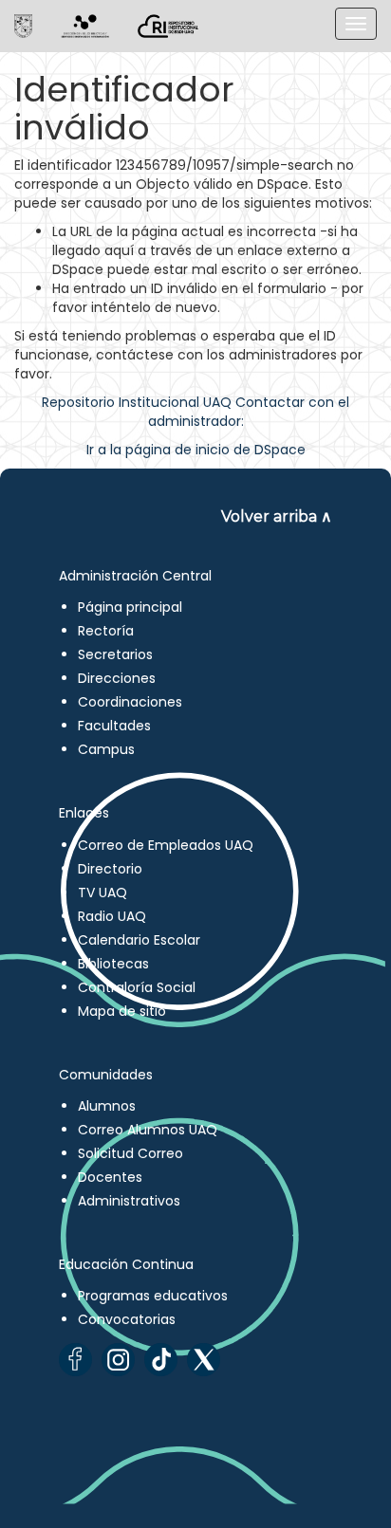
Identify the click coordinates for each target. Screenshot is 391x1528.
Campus (106, 749)
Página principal (130, 607)
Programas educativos (153, 1295)
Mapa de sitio (122, 1011)
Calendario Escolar (139, 939)
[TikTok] (160, 1359)
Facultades (114, 725)
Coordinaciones (130, 701)
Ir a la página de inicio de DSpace (196, 449)
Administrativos (129, 1200)
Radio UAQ (112, 916)
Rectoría (106, 630)
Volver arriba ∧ (276, 516)
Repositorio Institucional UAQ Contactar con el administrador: (195, 412)
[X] (203, 1359)
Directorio (110, 868)
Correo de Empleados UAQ (165, 845)
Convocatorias (127, 1319)
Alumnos (107, 1105)
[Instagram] (118, 1359)
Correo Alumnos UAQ (147, 1129)
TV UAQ (102, 892)
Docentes (110, 1177)
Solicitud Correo (130, 1153)
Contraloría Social (137, 987)
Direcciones (117, 678)
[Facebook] (75, 1359)
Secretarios (115, 654)
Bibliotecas (113, 963)
